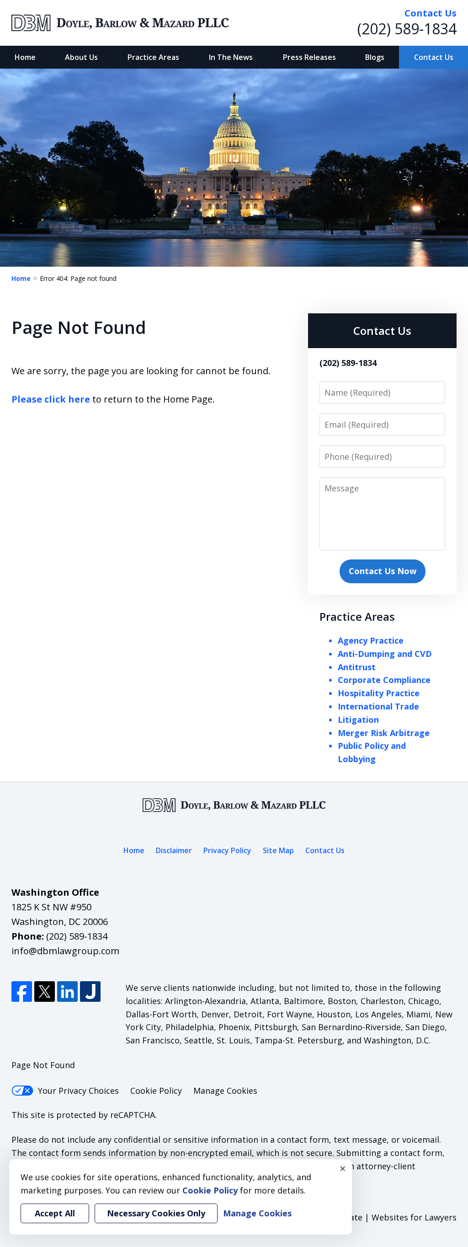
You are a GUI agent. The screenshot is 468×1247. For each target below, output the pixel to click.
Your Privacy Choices (78, 1090)
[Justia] (90, 991)
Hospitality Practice (379, 693)
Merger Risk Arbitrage (384, 732)
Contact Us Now (382, 570)
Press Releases (309, 57)
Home (25, 57)
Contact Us (433, 57)
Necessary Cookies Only (156, 1213)
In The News (231, 57)
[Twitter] (44, 991)
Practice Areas (153, 57)
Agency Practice (371, 640)
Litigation (358, 719)
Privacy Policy (227, 850)
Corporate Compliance (384, 679)
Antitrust (357, 666)
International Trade (378, 706)
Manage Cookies (225, 1090)
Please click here (50, 399)
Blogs (374, 57)
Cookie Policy (156, 1090)
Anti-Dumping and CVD (385, 653)
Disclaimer (174, 850)
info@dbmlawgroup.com (65, 951)
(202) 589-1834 (407, 28)
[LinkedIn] (67, 991)
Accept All (55, 1213)
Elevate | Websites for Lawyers (380, 1217)
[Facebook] (21, 991)
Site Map (278, 850)
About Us (81, 57)
